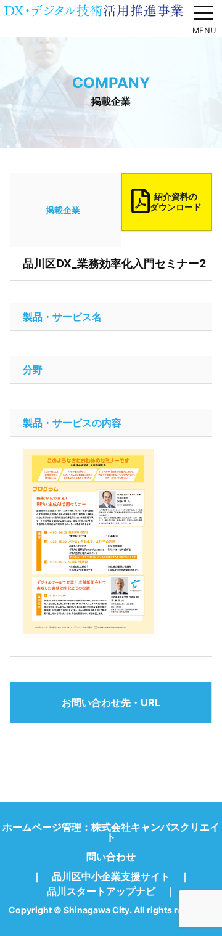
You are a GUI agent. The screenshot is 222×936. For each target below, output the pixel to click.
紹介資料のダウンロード (176, 201)
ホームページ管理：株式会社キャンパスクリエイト (111, 832)
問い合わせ (111, 856)
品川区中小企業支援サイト (111, 876)
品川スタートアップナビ (101, 891)
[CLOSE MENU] (203, 12)
